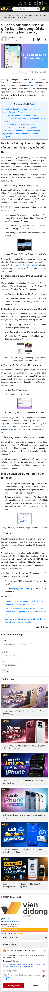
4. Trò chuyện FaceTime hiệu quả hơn (21, 128)
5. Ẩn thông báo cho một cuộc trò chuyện (22, 131)
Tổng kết (6, 137)
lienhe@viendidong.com (11, 921)
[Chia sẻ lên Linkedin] (44, 39)
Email (3, 661)
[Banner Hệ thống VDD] (24, 3)
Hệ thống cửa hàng (10, 929)
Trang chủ (4, 15)
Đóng (33, 104)
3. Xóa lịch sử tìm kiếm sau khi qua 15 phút (24, 124)
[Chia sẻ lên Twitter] (38, 39)
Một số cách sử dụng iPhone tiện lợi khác (20, 134)
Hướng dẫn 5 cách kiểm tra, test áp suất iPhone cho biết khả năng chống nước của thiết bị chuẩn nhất (25, 612)
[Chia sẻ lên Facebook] (33, 39)
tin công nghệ (15, 15)
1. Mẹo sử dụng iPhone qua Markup (20, 115)
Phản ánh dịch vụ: (13, 934)
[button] (45, 951)
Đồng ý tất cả (13, 986)
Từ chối (35, 986)
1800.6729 (6, 919)
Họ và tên (4, 652)
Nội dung (4, 640)
